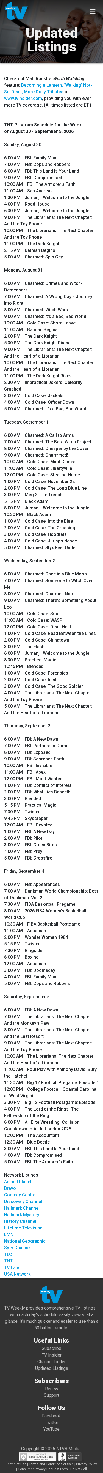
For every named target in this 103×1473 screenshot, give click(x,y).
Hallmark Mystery (21, 1214)
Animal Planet (18, 1181)
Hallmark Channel (22, 1208)
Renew (51, 1388)
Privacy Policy (86, 1464)
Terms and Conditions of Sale (51, 1464)
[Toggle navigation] (92, 12)
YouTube (51, 1429)
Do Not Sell (78, 1469)
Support (51, 1395)
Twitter (51, 1422)
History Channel (20, 1221)
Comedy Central (20, 1195)
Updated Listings (51, 1368)
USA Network (17, 1274)
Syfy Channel (17, 1247)
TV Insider (52, 1355)
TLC (8, 1254)
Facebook (51, 1416)
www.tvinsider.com (23, 98)
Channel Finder (51, 1361)
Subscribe (51, 1348)
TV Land (12, 1267)
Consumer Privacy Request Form (43, 1469)
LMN (8, 1234)
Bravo (10, 1188)
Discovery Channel (23, 1201)
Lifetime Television (23, 1228)
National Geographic (25, 1241)
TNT (8, 1261)
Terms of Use (16, 1464)
